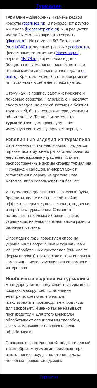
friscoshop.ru (67, 52)
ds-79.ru (29, 58)
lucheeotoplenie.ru (42, 29)
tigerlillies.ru (33, 23)
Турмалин (49, 6)
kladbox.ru (78, 46)
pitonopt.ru (16, 41)
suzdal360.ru (18, 46)
